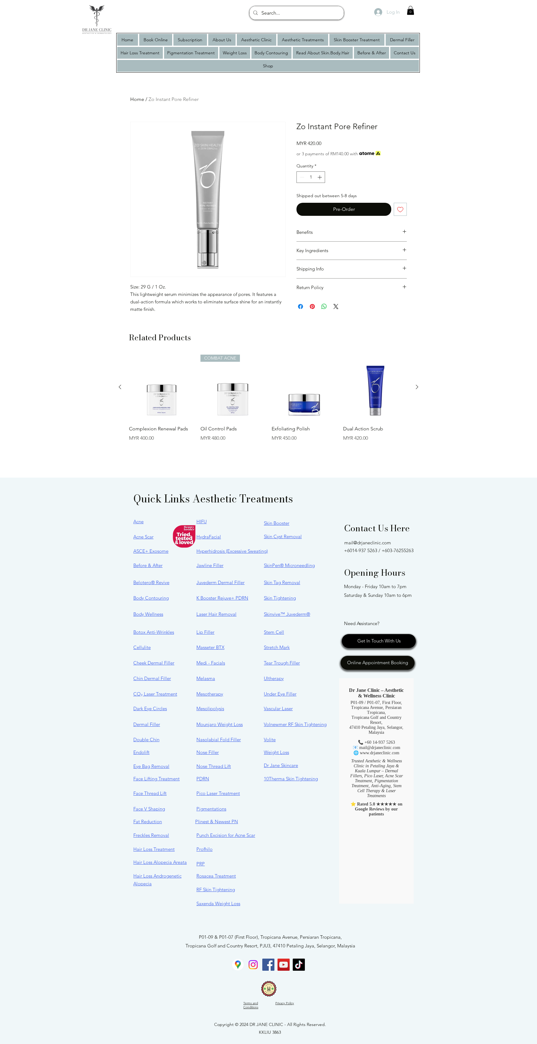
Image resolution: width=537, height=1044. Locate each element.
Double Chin (146, 739)
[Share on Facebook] (300, 306)
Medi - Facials (210, 663)
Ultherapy (274, 678)
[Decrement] (301, 177)
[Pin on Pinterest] (312, 306)
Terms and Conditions (250, 1005)
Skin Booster (276, 523)
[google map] (238, 965)
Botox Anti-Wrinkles (153, 632)
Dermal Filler (146, 724)
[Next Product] (417, 387)
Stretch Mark (277, 647)
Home (137, 99)
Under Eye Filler (280, 694)
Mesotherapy (209, 694)
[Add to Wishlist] (400, 209)
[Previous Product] (120, 387)
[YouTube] (284, 965)
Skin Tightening (280, 598)
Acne (138, 521)
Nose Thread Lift (213, 766)
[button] (410, 10)
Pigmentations (211, 809)
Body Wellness (148, 614)
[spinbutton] (310, 177)
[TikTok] (299, 965)
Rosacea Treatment (216, 876)
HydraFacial (208, 537)
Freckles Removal (151, 835)
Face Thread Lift (150, 793)
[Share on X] (336, 306)
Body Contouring (151, 598)
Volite (270, 739)
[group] (268, 407)
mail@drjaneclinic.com (367, 543)
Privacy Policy (284, 1003)
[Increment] (320, 177)
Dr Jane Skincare (281, 765)
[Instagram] (253, 965)
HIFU (201, 521)
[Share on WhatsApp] (324, 306)
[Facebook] (268, 965)
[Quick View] (161, 387)
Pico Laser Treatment (218, 793)
